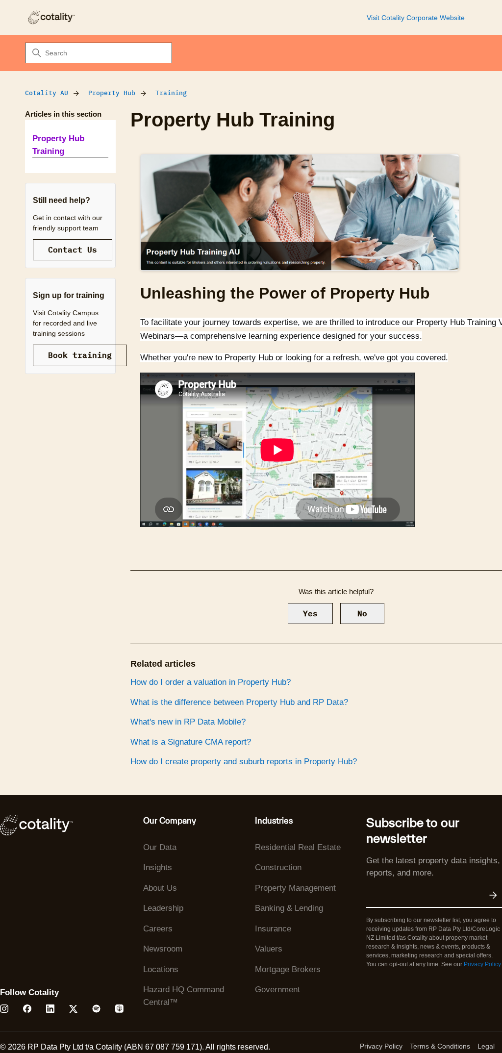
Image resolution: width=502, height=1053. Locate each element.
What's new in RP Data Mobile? (188, 722)
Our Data (159, 847)
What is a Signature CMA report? (190, 742)
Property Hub (111, 93)
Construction (278, 867)
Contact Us (72, 249)
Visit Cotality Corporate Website (416, 18)
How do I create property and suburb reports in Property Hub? (243, 761)
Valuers (268, 948)
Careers (158, 928)
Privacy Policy (482, 964)
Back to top (445, 1022)
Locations (160, 969)
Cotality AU (46, 93)
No (362, 613)
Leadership (163, 908)
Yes (310, 613)
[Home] (51, 17)
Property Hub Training (58, 145)
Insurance (273, 928)
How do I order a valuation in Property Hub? (210, 682)
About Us (160, 888)
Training (171, 93)
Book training (80, 355)
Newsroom (162, 948)
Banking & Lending (289, 908)
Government (277, 989)
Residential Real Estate (298, 847)
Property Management (295, 888)
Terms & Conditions (440, 1046)
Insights (157, 867)
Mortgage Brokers (288, 969)
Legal (486, 1046)
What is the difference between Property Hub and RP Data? (239, 702)
